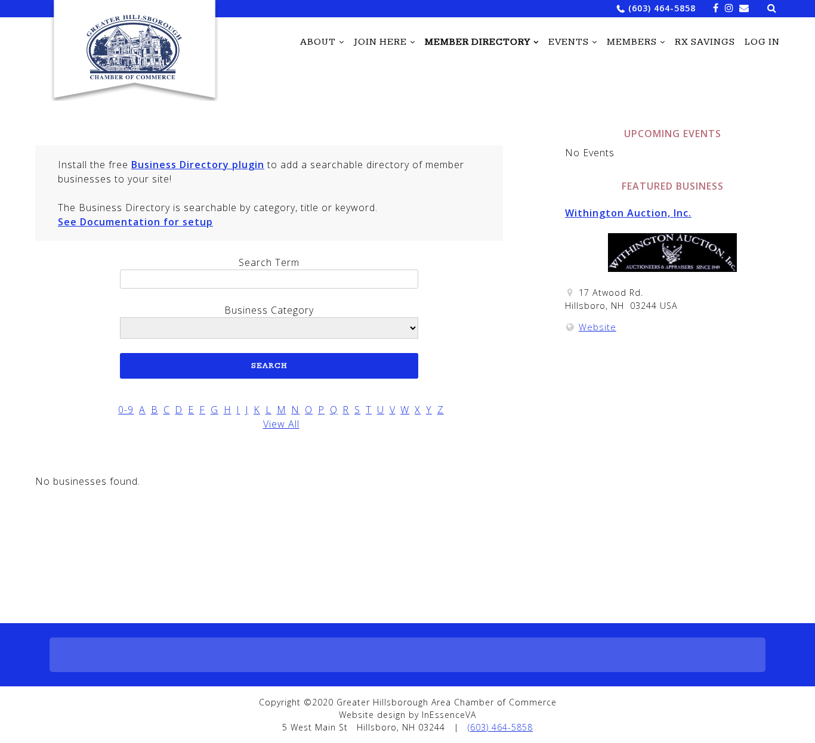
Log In (762, 42)
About (318, 42)
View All (281, 424)
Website (597, 327)
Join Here (380, 42)
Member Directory (477, 42)
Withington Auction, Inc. (628, 212)
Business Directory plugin (197, 164)
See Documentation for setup (135, 221)
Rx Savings (705, 42)
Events (568, 42)
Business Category (269, 310)
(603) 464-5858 (662, 8)
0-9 (126, 409)
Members (632, 42)
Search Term (269, 262)
